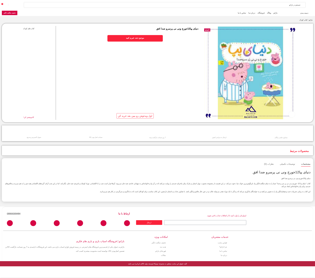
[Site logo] (306, 5)
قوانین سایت (222, 242)
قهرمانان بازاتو (160, 250)
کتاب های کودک (28, 29)
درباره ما (224, 254)
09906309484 (13, 212)
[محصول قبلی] (8, 20)
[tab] (305, 163)
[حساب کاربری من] (13, 4)
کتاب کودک (303, 20)
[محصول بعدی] (3, 20)
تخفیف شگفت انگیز (10, 13)
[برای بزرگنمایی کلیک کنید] (292, 114)
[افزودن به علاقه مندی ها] (305, 27)
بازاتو (311, 20)
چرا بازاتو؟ (223, 246)
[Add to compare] (305, 32)
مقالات (163, 254)
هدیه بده (163, 246)
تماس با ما (223, 250)
